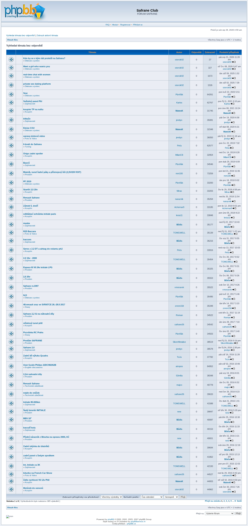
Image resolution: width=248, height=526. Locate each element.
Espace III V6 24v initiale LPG (38, 267)
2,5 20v (26, 276)
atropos (179, 366)
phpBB (111, 519)
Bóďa (179, 224)
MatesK (179, 111)
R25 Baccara (29, 231)
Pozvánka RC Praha (33, 332)
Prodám (28, 174)
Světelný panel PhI (32, 101)
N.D (25, 295)
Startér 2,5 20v (30, 189)
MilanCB (179, 155)
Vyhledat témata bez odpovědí (20, 35)
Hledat (115, 25)
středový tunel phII (32, 323)
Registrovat (125, 25)
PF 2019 (27, 181)
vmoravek (179, 287)
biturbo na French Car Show (37, 473)
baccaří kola (29, 427)
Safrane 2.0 (28, 347)
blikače (26, 119)
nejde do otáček (31, 393)
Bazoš (26, 163)
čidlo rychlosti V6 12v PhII (36, 480)
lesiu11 (179, 215)
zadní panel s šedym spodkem (38, 455)
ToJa (179, 357)
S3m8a (179, 375)
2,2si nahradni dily (32, 374)
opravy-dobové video (34, 136)
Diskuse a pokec (32, 61)
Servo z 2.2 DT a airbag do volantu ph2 (43, 249)
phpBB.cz (131, 524)
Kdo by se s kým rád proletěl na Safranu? (44, 58)
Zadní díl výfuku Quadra (35, 355)
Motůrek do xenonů (33, 488)
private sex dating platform (37, 84)
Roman (179, 315)
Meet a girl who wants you (36, 66)
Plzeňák (179, 94)
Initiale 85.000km (31, 402)
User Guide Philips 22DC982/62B (39, 365)
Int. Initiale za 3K (31, 465)
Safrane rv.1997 (31, 286)
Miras (179, 191)
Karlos (179, 102)
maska (26, 223)
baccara (27, 239)
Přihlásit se (138, 25)
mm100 (179, 173)
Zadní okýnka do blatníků (36, 446)
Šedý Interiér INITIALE (34, 410)
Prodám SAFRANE (32, 340)
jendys (179, 120)
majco (179, 385)
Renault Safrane (31, 197)
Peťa (179, 145)
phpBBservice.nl (138, 521)
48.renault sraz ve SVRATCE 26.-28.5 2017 (44, 304)
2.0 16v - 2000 (30, 258)
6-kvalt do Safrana (32, 144)
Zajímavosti (30, 104)
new (179, 411)
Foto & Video (31, 138)
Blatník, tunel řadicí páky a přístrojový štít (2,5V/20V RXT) (52, 172)
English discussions (33, 367)
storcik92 (179, 59)
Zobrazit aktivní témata (47, 35)
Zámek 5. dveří (30, 206)
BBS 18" (27, 418)
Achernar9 (179, 207)
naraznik (179, 199)
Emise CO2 (28, 128)
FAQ (107, 25)
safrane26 (179, 324)
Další (239, 501)
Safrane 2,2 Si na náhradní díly (38, 314)
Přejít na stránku (213, 501)
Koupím (28, 112)
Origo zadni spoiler (33, 153)
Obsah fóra (12, 40)
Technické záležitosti (34, 386)
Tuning (28, 147)
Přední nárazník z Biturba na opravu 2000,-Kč (46, 437)
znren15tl (179, 306)
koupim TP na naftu (33, 109)
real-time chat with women (36, 74)
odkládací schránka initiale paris (39, 214)
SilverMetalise (179, 342)
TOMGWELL (179, 233)
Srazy (27, 307)
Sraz (25, 93)
